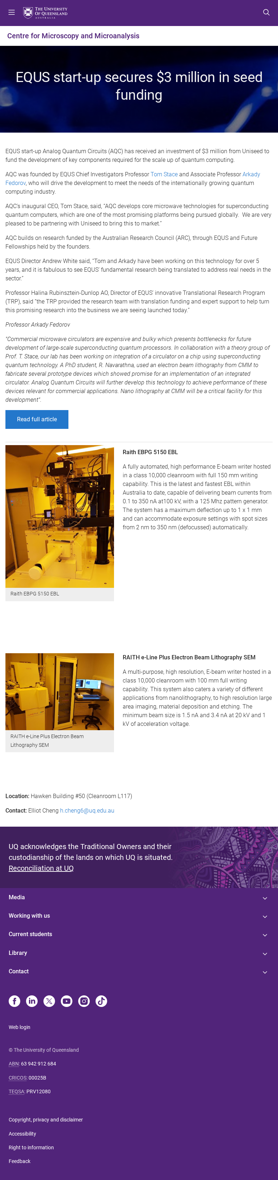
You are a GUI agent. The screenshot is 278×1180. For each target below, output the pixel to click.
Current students (30, 934)
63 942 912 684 (38, 1064)
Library (18, 952)
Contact (19, 971)
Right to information (31, 1147)
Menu (11, 13)
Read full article (37, 419)
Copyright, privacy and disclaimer (46, 1120)
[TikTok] (101, 1002)
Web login (19, 1027)
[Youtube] (66, 1002)
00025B (37, 1078)
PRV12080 (38, 1091)
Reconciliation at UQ (41, 868)
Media (17, 897)
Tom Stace (164, 174)
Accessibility (22, 1134)
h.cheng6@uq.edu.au (87, 810)
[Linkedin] (32, 1002)
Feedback (19, 1161)
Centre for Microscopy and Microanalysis (73, 35)
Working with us (29, 915)
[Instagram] (84, 1002)
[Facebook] (14, 1002)
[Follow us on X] (49, 1002)
